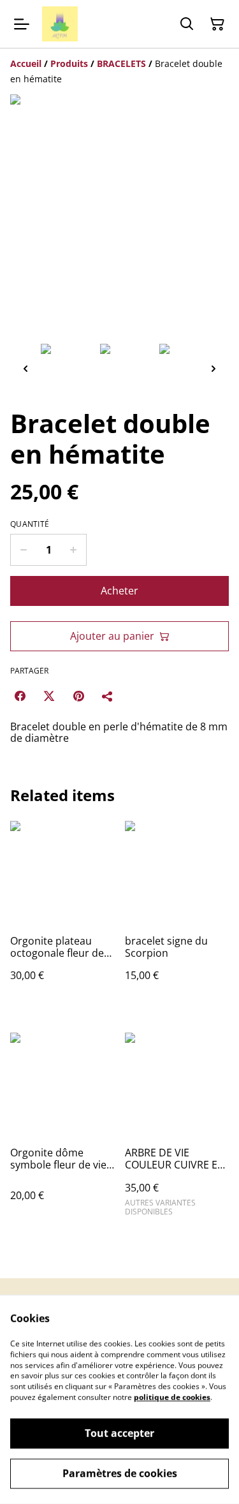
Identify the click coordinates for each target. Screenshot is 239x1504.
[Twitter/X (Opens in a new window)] (49, 695)
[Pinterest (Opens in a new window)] (78, 695)
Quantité (29, 524)
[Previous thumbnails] (25, 368)
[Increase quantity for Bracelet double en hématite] (74, 550)
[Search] (186, 24)
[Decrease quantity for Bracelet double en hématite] (23, 550)
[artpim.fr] (60, 23)
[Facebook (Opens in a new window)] (19, 695)
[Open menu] (21, 24)
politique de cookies (172, 1397)
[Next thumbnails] (213, 368)
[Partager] (107, 695)
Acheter (119, 591)
